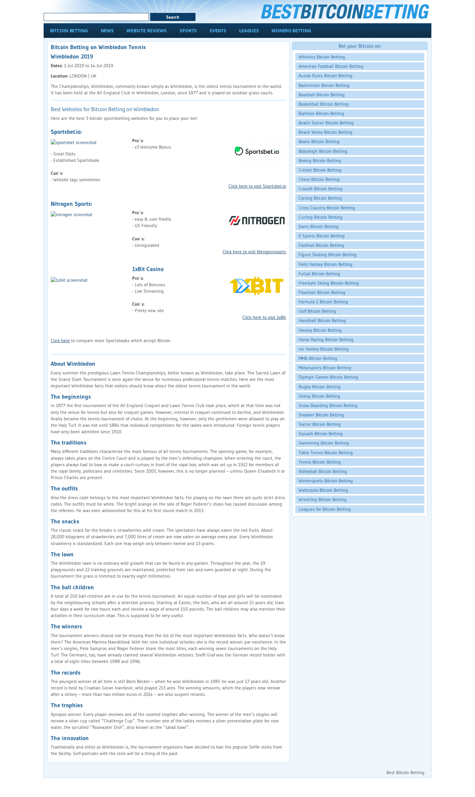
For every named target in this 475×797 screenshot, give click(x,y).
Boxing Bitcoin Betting (320, 160)
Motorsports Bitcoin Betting (325, 368)
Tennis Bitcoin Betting (320, 462)
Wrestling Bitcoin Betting (323, 499)
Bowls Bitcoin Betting (319, 141)
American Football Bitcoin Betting (331, 66)
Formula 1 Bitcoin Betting (323, 302)
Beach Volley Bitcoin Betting (326, 132)
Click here (60, 340)
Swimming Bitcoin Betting (324, 443)
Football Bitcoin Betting (321, 245)
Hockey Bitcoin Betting (320, 330)
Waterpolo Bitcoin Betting (323, 490)
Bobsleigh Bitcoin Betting (323, 151)
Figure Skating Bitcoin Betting (328, 254)
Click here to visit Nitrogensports (254, 252)
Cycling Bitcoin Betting (320, 198)
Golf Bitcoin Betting (317, 311)
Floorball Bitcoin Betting (322, 292)
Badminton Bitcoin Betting (324, 85)
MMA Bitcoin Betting (318, 358)
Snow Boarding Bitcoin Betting (328, 405)
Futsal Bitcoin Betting (319, 274)
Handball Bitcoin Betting (322, 320)
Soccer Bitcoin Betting (320, 424)
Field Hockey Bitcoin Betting (326, 264)
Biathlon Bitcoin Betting (321, 113)
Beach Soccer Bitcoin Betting (326, 123)
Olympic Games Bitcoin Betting (328, 377)
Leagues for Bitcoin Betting (325, 509)
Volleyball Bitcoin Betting (323, 471)
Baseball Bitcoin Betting (322, 95)
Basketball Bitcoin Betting (324, 104)
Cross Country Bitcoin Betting (327, 208)
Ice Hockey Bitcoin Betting (324, 349)
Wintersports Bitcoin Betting (326, 481)
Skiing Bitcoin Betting (319, 396)
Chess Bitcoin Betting (319, 179)
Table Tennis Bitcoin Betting (326, 453)
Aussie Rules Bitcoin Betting (326, 76)
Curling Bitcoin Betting (321, 217)
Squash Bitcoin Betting (321, 433)
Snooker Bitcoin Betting (321, 415)
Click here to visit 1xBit (264, 317)
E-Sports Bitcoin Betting (322, 236)
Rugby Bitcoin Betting (320, 387)
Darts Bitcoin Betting (319, 226)
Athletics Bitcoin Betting (322, 57)
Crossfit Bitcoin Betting (321, 189)
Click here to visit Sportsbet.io (257, 186)
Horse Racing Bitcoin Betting (326, 339)
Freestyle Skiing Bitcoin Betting (329, 283)
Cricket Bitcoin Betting (320, 170)
